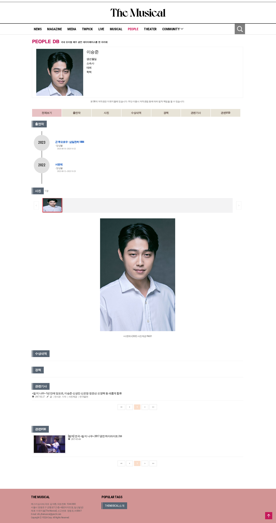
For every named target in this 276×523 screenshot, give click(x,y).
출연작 (77, 112)
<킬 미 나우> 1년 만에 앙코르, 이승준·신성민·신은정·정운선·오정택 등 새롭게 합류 (77, 393)
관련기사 (196, 112)
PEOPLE (133, 29)
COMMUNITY (171, 29)
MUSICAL (116, 29)
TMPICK (87, 29)
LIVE (101, 29)
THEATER (150, 29)
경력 (166, 112)
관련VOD (225, 112)
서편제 (59, 164)
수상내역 (136, 112)
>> (153, 407)
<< (121, 407)
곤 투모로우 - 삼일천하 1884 (69, 141)
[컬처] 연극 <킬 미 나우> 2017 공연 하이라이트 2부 (95, 436)
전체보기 (47, 112)
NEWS (37, 29)
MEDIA (71, 29)
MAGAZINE (54, 29)
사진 (106, 112)
